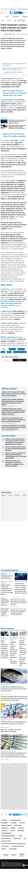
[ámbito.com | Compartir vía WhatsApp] (16, 34)
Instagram (9, 814)
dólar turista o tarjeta (10, 323)
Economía (15, 16)
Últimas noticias (15, 820)
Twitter (2, 814)
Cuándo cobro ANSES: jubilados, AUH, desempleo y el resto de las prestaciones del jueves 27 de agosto (13, 402)
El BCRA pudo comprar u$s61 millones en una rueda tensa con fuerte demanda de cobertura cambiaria (18, 612)
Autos (20, 836)
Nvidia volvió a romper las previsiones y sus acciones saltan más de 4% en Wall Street (7, 589)
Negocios (4, 828)
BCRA (9, 352)
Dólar (7, 16)
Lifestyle (21, 828)
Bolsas (10, 495)
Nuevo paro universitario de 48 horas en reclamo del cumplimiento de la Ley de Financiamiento (13, 419)
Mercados (17, 825)
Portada (4, 820)
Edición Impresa (6, 833)
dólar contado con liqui (20, 352)
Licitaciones (13, 849)
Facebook (5, 814)
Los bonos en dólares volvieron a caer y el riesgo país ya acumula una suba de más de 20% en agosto (21, 588)
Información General (8, 836)
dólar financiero (8, 78)
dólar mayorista (8, 337)
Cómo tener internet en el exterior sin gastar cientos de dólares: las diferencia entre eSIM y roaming (4, 649)
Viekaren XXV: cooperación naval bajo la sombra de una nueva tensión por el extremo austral (14, 393)
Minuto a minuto (5, 694)
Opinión (12, 828)
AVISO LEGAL (5, 846)
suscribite (21, 12)
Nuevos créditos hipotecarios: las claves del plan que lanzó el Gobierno (15, 448)
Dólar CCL (15, 20)
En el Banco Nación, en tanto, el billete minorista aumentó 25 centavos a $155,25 (12, 303)
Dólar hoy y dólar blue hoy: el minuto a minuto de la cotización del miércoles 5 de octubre (14, 93)
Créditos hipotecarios (23, 9)
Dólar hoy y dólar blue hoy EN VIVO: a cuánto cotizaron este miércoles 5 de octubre (13, 68)
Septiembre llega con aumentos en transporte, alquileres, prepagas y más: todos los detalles (14, 463)
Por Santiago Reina (5, 759)
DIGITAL (6, 855)
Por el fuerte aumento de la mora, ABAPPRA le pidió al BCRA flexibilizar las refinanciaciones (17, 127)
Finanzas (25, 16)
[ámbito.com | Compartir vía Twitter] (20, 34)
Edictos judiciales (18, 846)
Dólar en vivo (13, 9)
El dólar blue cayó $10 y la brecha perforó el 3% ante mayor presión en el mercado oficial (14, 689)
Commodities (17, 495)
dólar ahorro (7, 311)
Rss (25, 838)
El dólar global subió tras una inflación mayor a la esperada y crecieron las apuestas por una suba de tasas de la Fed (23, 653)
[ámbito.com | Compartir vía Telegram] (24, 34)
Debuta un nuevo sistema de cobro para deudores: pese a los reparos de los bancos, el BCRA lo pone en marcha (15, 441)
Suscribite (19, 360)
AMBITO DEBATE (22, 855)
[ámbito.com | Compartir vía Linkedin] (22, 34)
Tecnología (17, 838)
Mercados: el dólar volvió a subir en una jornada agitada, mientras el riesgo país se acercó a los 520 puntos (14, 698)
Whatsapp (21, 814)
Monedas (3, 495)
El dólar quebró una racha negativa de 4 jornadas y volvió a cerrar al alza (13, 723)
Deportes (21, 830)
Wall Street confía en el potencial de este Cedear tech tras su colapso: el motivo (17, 121)
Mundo (12, 830)
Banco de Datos (6, 825)
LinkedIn (13, 814)
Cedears (24, 495)
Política (22, 823)
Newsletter (23, 814)
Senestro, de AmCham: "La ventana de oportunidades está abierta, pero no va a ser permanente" (14, 427)
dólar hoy (6, 289)
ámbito (2, 20)
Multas (3, 849)
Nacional (4, 830)
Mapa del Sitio (5, 841)
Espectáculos (5, 838)
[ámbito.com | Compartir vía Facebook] (18, 34)
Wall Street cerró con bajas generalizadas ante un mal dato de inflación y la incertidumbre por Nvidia (18, 602)
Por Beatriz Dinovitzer (14, 606)
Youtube (17, 814)
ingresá (25, 12)
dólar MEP (14, 140)
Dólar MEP (21, 349)
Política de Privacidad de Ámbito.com (13, 843)
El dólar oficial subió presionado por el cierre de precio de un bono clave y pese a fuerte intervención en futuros (13, 755)
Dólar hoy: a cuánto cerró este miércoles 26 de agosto (11, 730)
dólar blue (4, 156)
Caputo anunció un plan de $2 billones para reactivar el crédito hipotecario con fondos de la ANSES (15, 455)
